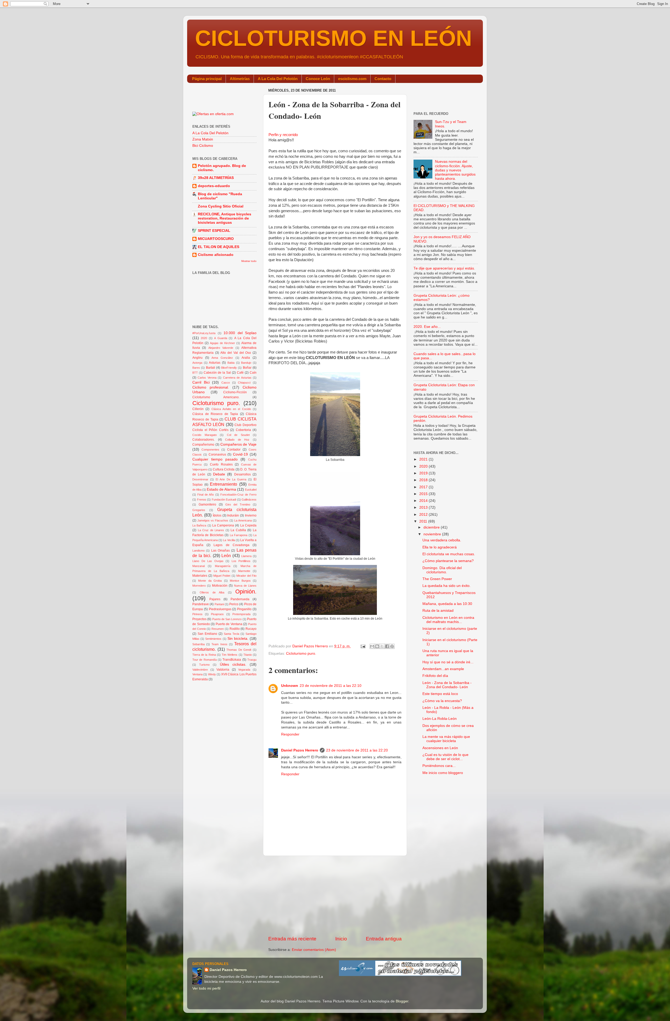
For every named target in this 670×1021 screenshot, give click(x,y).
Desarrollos (242, 474)
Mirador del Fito (246, 575)
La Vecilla (229, 540)
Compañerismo (203, 444)
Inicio (341, 938)
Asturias (214, 362)
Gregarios (198, 510)
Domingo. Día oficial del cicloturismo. (442, 570)
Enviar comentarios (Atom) (314, 950)
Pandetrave (200, 604)
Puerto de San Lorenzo (227, 619)
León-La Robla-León (439, 719)
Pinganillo (244, 609)
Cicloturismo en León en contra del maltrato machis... (448, 620)
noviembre (432, 534)
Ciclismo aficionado (215, 255)
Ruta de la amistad (438, 611)
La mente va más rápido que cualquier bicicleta (446, 739)
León (226, 555)
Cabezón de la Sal (217, 372)
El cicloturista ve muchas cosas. (448, 554)
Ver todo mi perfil (206, 988)
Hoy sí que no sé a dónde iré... (447, 662)
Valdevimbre (200, 669)
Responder (290, 734)
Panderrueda (240, 599)
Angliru (197, 358)
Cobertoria (243, 430)
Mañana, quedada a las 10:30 (447, 604)
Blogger (402, 1001)
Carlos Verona (207, 377)
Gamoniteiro (207, 504)
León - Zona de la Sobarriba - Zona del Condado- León (447, 685)
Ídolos (217, 515)
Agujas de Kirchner (222, 343)
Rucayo (250, 629)
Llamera (246, 556)
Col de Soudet (238, 434)
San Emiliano (207, 634)
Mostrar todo (248, 261)
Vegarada (244, 669)
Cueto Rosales (221, 464)
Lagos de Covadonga (231, 545)
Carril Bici (201, 382)
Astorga (197, 362)
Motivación (219, 585)
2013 (424, 507)
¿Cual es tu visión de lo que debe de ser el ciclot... (445, 757)
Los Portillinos (241, 561)
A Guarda (220, 338)
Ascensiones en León (440, 748)
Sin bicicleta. (237, 639)
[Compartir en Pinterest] (392, 646)
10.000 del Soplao (240, 333)
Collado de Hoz (237, 439)
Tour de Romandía (204, 659)
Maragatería (222, 566)
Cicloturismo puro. (301, 653)
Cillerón (198, 409)
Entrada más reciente (292, 938)
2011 (423, 521)
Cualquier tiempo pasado (215, 459)
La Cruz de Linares (211, 530)
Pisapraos (217, 614)
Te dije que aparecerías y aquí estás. (444, 268)
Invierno (250, 515)
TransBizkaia (231, 659)
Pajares (214, 599)
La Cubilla (238, 530)
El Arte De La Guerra (231, 479)
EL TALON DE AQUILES (218, 247)
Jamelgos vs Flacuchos (212, 520)
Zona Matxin (202, 139)
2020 (204, 338)
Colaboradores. (203, 439)
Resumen (217, 628)
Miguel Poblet (221, 575)
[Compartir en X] (382, 646)
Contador (234, 449)
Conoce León (318, 78)
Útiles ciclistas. (233, 664)
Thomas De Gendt (238, 649)
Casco (225, 382)
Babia (230, 362)
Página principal (207, 78)
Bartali (210, 367)
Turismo (204, 664)
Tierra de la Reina (204, 654)
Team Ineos (219, 644)
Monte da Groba (210, 580)
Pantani (219, 604)
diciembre (432, 527)
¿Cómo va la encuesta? (442, 701)
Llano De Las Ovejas (208, 561)
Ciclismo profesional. (210, 387)
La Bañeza (199, 525)
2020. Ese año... (427, 327)
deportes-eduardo (214, 186)
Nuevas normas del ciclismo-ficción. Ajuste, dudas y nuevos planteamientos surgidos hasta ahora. (455, 170)
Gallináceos (249, 499)
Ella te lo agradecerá (439, 547)
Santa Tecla (231, 633)
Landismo (198, 550)
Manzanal (198, 566)
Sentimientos (213, 638)
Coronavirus (217, 454)
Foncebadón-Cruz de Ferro (238, 494)
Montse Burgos (240, 580)
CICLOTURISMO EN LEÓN (333, 38)
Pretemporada (241, 614)
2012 (424, 515)
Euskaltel (250, 489)
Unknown (289, 686)
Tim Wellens (229, 654)
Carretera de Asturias (237, 377)
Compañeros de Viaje (238, 444)
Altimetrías (240, 78)
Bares (196, 367)
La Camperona (223, 525)
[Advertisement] (335, 895)
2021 (424, 459)
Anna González (222, 357)
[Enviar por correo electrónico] (372, 646)
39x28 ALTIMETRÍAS (216, 178)
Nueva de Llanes (245, 585)
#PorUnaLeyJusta (203, 333)
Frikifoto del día (435, 676)
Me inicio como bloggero (442, 773)
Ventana (197, 674)
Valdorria (222, 669)
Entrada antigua (384, 938)
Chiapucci (244, 382)
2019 (424, 473)
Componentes (210, 449)
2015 (424, 494)
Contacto (383, 78)
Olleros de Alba (212, 592)
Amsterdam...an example (443, 669)
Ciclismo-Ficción (235, 392)
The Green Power (437, 579)
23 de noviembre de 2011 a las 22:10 (330, 686)
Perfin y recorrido (283, 135)
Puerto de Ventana (229, 624)
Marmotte (244, 571)
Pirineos (197, 614)
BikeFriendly (229, 367)
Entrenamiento (223, 484)
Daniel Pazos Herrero (299, 750)
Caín (253, 372)
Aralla (246, 358)
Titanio (247, 654)
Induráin (233, 515)
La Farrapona (238, 535)
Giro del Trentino (237, 504)
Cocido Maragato (204, 434)
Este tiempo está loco (440, 694)
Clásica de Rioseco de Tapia (215, 414)
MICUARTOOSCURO (216, 239)
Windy (212, 674)
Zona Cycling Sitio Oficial (220, 206)
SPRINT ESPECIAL (214, 231)
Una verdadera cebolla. (441, 540)
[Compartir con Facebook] (387, 646)
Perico (233, 604)
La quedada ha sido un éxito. (446, 586)
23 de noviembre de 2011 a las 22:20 (357, 750)
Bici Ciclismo (202, 146)
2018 (424, 480)
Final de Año (205, 494)
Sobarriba (198, 644)
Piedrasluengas (220, 609)
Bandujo (246, 362)
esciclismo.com (352, 78)
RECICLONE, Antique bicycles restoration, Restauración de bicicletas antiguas (224, 218)
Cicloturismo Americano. (215, 397)
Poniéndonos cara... (439, 766)
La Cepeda (248, 525)
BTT (195, 372)
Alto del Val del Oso (235, 353)
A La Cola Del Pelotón (278, 78)
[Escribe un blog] (377, 646)
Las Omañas (220, 550)
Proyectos (199, 619)
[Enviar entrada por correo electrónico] (362, 646)
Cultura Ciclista (223, 469)
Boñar (247, 367)
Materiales (199, 575)
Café (240, 372)
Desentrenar (200, 479)
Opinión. (245, 591)
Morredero (199, 585)
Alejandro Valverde (220, 347)
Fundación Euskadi (224, 499)
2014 (424, 501)
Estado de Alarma (221, 489)
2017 (424, 487)
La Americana (243, 520)
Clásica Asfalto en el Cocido (231, 409)
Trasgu (251, 659)
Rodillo (235, 629)
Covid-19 (240, 454)
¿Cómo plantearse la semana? (448, 561)
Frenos (201, 499)
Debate (219, 474)
